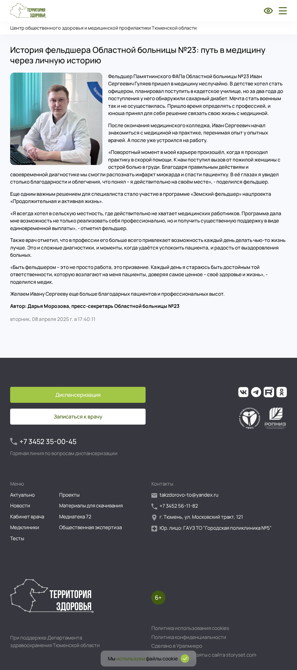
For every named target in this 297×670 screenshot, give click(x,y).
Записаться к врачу (78, 416)
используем (130, 658)
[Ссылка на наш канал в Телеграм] (256, 392)
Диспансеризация (78, 394)
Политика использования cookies (190, 628)
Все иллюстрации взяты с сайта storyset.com (203, 654)
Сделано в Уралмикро (176, 645)
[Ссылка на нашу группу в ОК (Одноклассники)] (281, 392)
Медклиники (24, 527)
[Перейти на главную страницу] (28, 10)
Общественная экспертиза (90, 527)
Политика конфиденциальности (188, 637)
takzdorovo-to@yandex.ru (189, 494)
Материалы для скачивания (91, 505)
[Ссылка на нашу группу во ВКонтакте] (243, 392)
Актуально (22, 494)
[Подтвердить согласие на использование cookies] (185, 658)
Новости (20, 505)
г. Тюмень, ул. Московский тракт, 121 (201, 516)
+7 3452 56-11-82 (179, 505)
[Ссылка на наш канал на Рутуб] (269, 392)
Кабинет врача (27, 516)
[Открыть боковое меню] (281, 10)
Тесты (17, 538)
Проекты (69, 494)
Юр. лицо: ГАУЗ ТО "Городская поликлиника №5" (216, 527)
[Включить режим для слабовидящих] (268, 10)
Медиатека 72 (75, 516)
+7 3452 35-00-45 (48, 441)
